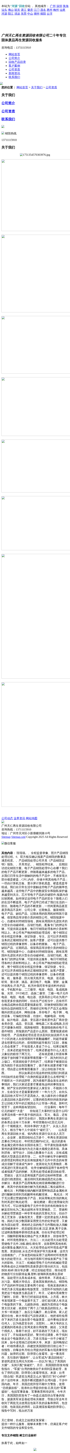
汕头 (4, 9)
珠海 (66, 6)
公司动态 (7, 818)
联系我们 (14, 77)
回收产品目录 (17, 61)
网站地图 (31, 818)
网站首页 (14, 54)
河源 (4, 13)
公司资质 (14, 69)
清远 (17, 13)
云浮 (49, 13)
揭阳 (43, 13)
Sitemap (6, 836)
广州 (53, 6)
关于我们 (37, 87)
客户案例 (14, 65)
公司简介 (14, 58)
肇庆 (30, 9)
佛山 (11, 9)
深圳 (59, 6)
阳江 (11, 13)
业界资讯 (19, 818)
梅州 (56, 9)
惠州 (49, 9)
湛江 (24, 9)
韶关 (17, 9)
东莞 (24, 13)
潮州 (36, 13)
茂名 (43, 9)
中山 (30, 13)
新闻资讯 (14, 73)
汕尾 (62, 9)
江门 (36, 9)
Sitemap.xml (18, 836)
